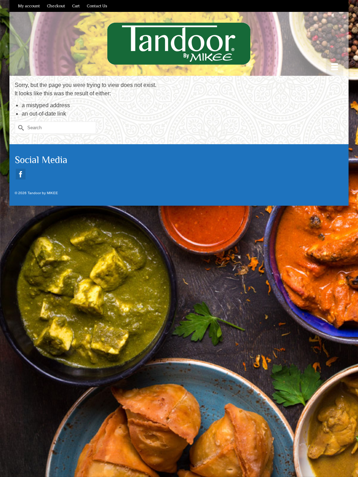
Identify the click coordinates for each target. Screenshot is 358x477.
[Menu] (334, 67)
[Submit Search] (20, 128)
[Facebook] (21, 174)
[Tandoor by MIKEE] (179, 43)
